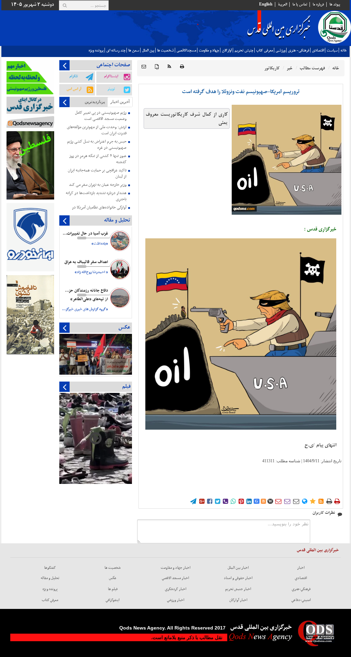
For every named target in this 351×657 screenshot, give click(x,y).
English (266, 4)
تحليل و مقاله (50, 578)
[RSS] (169, 66)
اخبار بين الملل (238, 568)
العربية (282, 4)
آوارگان (227, 50)
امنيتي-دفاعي (301, 600)
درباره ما (318, 4)
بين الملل (148, 50)
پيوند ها (334, 4)
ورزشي (280, 50)
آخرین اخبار (120, 101)
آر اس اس (73, 89)
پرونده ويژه (96, 50)
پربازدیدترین (95, 101)
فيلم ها (113, 589)
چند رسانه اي (115, 50)
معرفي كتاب (264, 50)
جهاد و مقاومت (209, 50)
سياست (332, 50)
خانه (343, 50)
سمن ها (133, 50)
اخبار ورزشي (175, 600)
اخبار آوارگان (238, 600)
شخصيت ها (165, 50)
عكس (113, 578)
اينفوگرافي (113, 600)
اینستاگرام (111, 76)
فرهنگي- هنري (298, 50)
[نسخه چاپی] (182, 66)
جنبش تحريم (243, 50)
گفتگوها (50, 568)
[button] (143, 66)
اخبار (301, 568)
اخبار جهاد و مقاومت (176, 568)
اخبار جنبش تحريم (238, 589)
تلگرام (73, 76)
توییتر (111, 89)
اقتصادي (318, 50)
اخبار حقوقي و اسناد (238, 578)
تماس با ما (299, 4)
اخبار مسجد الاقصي (175, 578)
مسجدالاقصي (186, 50)
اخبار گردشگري (175, 589)
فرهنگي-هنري (301, 589)
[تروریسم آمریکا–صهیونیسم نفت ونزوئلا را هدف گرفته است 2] (286, 160)
